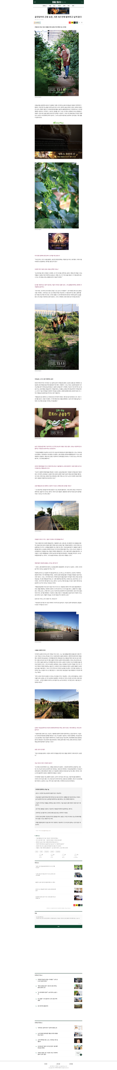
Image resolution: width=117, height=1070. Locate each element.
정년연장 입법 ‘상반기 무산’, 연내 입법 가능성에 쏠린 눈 (46, 897)
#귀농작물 (58, 851)
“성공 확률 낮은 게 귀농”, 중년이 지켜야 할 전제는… (47, 838)
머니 (69, 5)
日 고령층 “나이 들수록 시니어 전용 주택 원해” (47, 999)
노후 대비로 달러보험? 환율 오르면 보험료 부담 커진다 (48, 1034)
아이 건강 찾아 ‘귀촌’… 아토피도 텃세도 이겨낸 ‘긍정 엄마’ (49, 840)
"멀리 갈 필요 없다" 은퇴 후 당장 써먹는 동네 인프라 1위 (47, 986)
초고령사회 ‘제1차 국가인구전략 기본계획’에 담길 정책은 (48, 1047)
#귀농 (37, 851)
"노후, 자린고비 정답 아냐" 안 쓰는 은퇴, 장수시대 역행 (45, 874)
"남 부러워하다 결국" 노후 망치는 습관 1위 (47, 993)
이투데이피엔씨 (58, 1067)
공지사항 (58, 1064)
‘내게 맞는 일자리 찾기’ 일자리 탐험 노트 (47, 1028)
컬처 (64, 5)
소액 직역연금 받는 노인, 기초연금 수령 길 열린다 (48, 1040)
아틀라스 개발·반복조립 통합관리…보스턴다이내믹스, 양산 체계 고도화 (52, 848)
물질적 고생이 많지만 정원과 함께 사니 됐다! (45, 882)
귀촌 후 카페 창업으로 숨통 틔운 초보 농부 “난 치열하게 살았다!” (50, 844)
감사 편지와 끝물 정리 (43, 1006)
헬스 (54, 5)
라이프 (59, 5)
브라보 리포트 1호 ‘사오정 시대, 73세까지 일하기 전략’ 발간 (48, 1053)
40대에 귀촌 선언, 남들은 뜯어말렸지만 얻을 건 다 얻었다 (48, 846)
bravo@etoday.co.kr (46, 830)
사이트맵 (71, 1064)
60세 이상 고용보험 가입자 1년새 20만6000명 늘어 (46, 889)
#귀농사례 (46, 851)
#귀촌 (41, 851)
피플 (50, 5)
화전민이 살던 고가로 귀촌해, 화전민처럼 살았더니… (47, 842)
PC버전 (45, 1064)
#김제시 (52, 851)
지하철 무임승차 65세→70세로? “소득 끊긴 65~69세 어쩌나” (47, 980)
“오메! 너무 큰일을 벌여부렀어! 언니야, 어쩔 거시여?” (45, 866)
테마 (73, 5)
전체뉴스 (45, 5)
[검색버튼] (82, 2)
